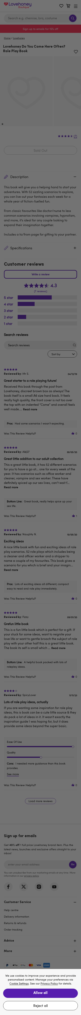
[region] (40, 992)
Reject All (40, 1005)
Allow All (40, 993)
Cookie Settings (19, 983)
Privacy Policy (49, 983)
